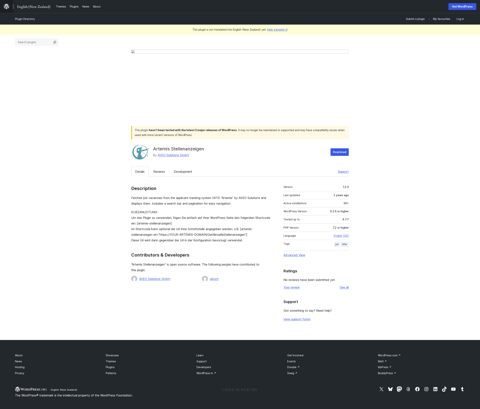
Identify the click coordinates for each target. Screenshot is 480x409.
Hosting (20, 367)
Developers (203, 367)
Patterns (111, 373)
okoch (214, 279)
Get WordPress (462, 6)
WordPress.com (389, 355)
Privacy (19, 373)
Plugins (110, 367)
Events (291, 361)
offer (344, 244)
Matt (382, 361)
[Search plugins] (54, 42)
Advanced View (294, 255)
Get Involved (295, 355)
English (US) (341, 235)
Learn (199, 355)
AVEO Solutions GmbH (173, 155)
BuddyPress (387, 373)
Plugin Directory (25, 18)
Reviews (159, 171)
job (337, 244)
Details (140, 171)
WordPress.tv (206, 373)
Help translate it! (277, 29)
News (18, 361)
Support (343, 171)
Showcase (112, 355)
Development (183, 171)
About (18, 355)
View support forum (297, 319)
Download (339, 152)
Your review (292, 287)
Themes (111, 361)
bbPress (385, 367)
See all (344, 287)
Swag (292, 373)
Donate (293, 367)
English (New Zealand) (64, 389)
